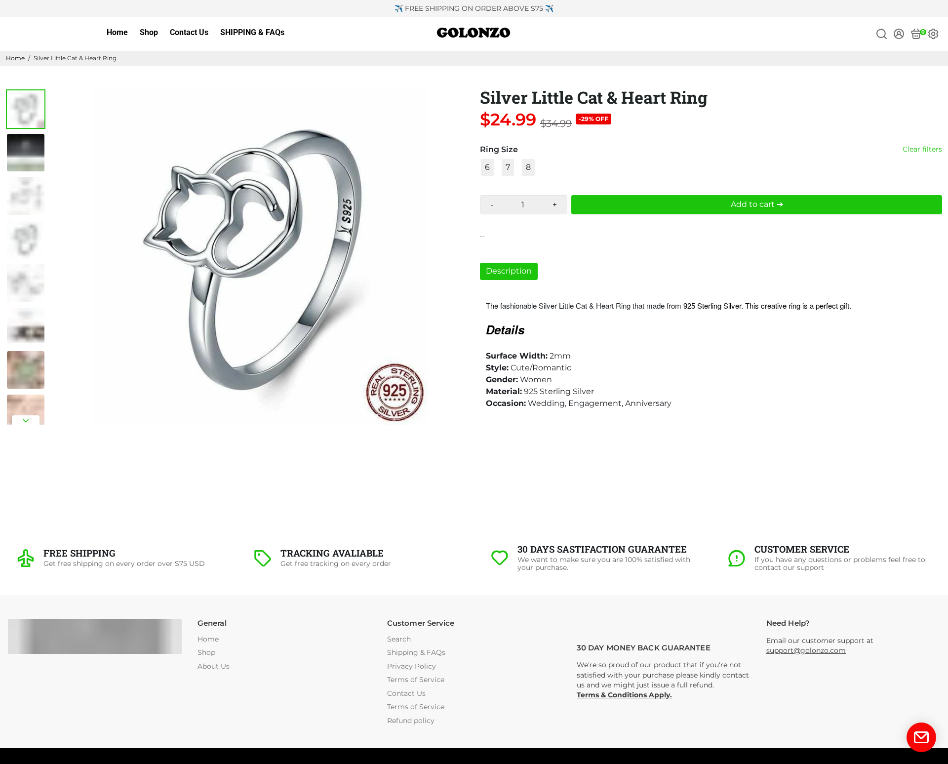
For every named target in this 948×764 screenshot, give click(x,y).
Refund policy (410, 720)
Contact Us (189, 32)
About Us (214, 666)
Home (117, 32)
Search (399, 639)
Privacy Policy (411, 666)
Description (509, 271)
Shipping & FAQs (416, 652)
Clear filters (922, 149)
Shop (149, 32)
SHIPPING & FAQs (252, 32)
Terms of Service (415, 680)
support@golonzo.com (806, 650)
